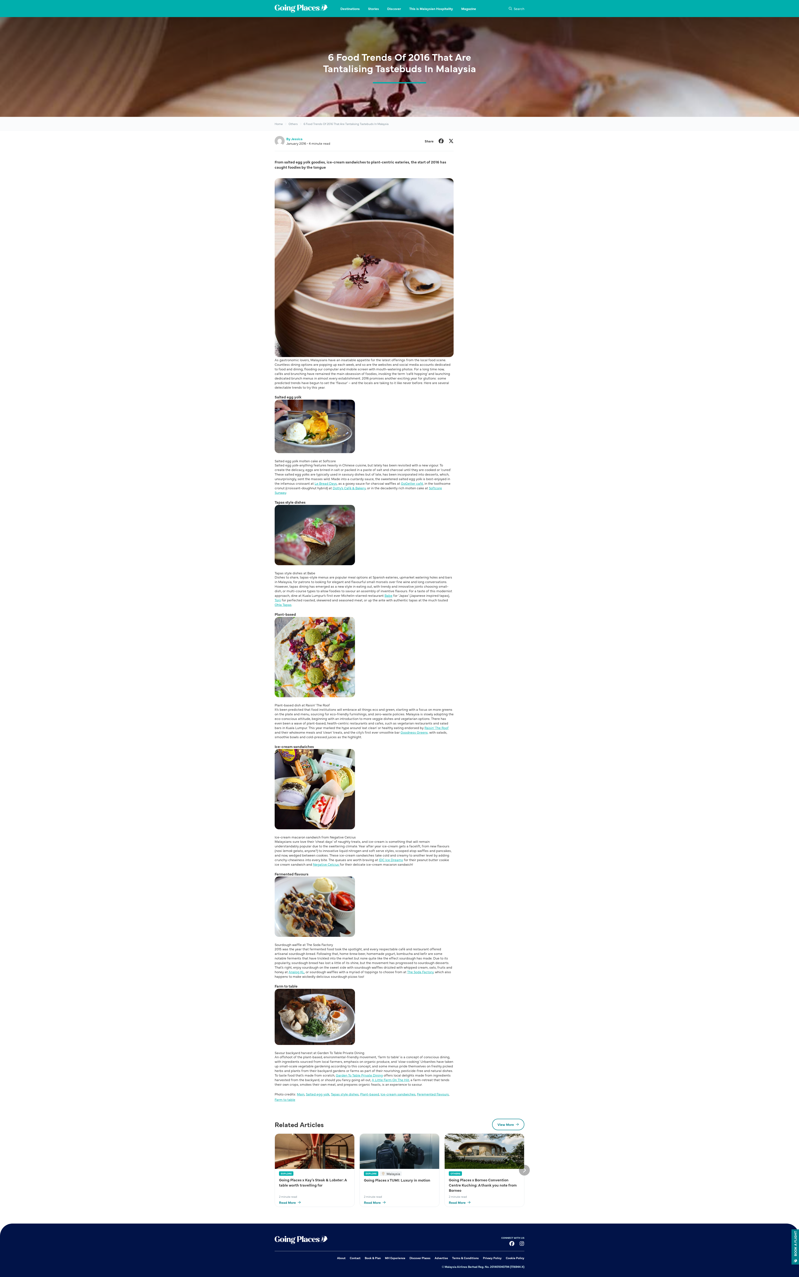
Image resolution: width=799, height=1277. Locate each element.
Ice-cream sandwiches (398, 1094)
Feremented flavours (433, 1094)
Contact (355, 1258)
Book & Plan (373, 1258)
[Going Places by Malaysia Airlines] (301, 8)
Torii (278, 600)
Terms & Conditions (465, 1258)
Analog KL (296, 971)
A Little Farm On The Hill (390, 1079)
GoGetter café (412, 483)
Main (300, 1094)
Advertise (441, 1258)
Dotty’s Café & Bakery (349, 488)
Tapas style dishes (345, 1094)
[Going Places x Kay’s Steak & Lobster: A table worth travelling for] (314, 1151)
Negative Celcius (326, 864)
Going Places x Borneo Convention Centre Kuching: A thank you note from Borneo (483, 1185)
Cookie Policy (515, 1258)
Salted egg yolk (317, 1094)
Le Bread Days (326, 483)
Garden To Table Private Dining (359, 1075)
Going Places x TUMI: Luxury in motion (397, 1180)
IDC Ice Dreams (391, 859)
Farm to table (285, 1099)
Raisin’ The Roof (436, 727)
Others (293, 124)
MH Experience (395, 1258)
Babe (388, 595)
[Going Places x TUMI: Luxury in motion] (399, 1151)
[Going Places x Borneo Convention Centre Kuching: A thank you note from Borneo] (484, 1151)
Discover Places (420, 1258)
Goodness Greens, (414, 732)
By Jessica (294, 138)
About (341, 1258)
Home (279, 124)
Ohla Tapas (283, 604)
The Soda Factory (420, 971)
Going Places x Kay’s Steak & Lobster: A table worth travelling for (313, 1182)
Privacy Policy (492, 1258)
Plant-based (369, 1094)
